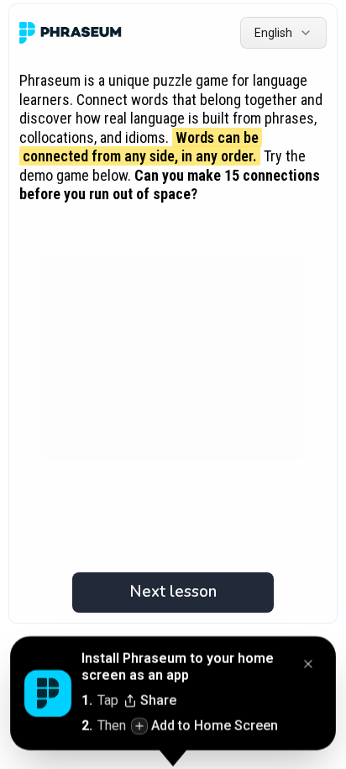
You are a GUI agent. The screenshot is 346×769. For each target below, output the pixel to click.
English (273, 33)
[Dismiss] (308, 665)
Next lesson (173, 592)
